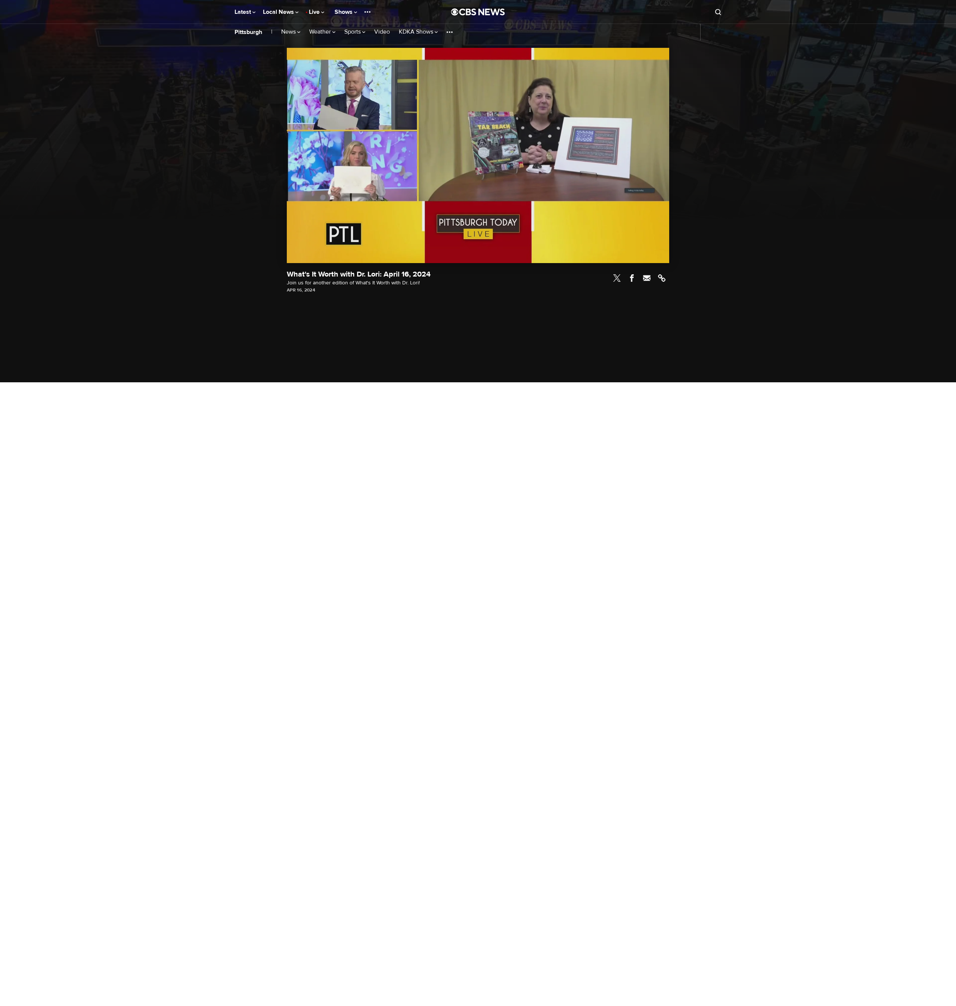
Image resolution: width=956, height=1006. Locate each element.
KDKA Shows (417, 32)
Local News (279, 12)
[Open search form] (718, 12)
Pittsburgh (248, 32)
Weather (320, 32)
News (289, 32)
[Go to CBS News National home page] (478, 12)
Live (315, 12)
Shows (344, 12)
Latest (243, 12)
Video (382, 32)
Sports (353, 32)
